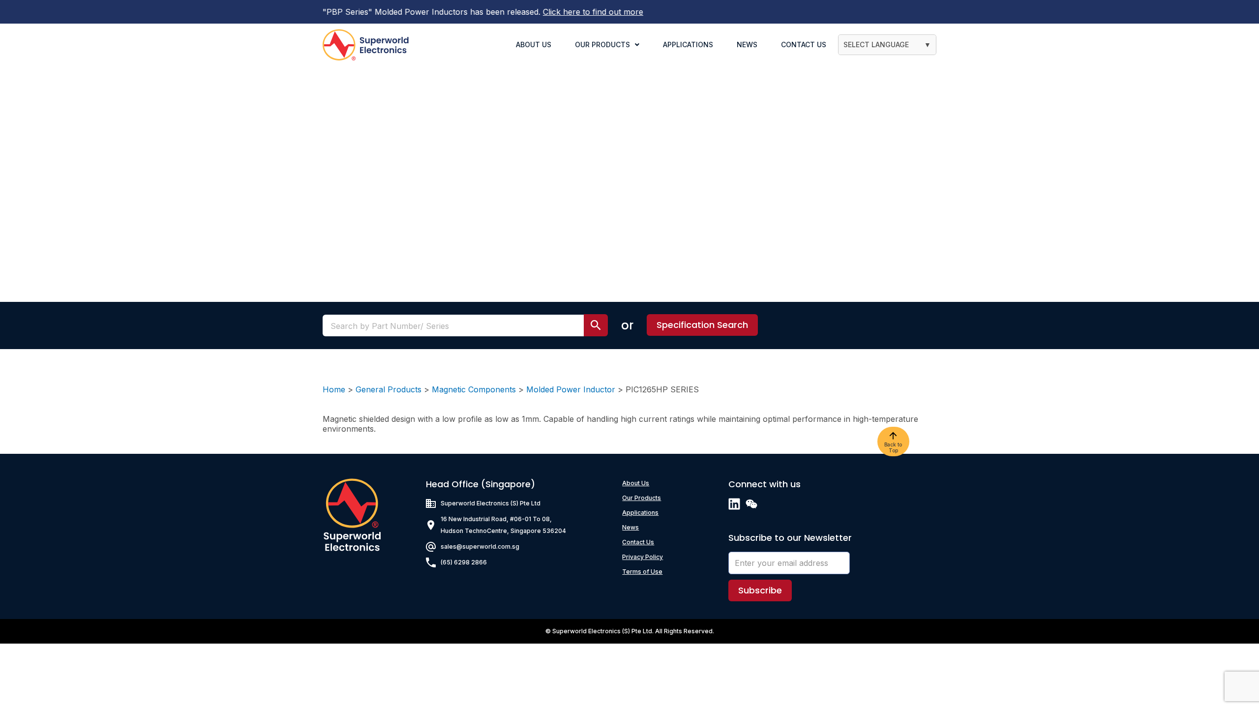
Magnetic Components (474, 389)
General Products (388, 389)
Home (334, 389)
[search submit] (596, 325)
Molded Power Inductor (570, 389)
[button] (702, 325)
